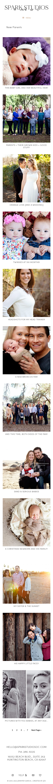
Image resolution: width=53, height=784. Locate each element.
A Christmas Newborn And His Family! (26, 548)
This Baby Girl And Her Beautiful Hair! (26, 87)
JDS (44, 781)
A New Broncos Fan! (26, 376)
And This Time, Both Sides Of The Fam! (26, 434)
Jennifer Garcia (24, 781)
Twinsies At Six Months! (26, 262)
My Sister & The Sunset (26, 606)
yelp (22, 9)
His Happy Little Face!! (26, 663)
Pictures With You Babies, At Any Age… (26, 720)
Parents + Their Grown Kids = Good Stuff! (26, 146)
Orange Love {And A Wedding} (27, 204)
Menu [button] (28, 18)
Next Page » (36, 731)
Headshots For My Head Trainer (26, 319)
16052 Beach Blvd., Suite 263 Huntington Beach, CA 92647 (26, 758)
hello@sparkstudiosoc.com (27, 747)
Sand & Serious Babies (26, 491)
